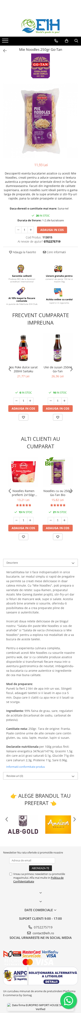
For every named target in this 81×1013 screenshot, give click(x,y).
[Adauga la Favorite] (23, 417)
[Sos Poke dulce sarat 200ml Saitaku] (23, 348)
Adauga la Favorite (24, 252)
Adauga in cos (52, 230)
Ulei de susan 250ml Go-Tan (58, 369)
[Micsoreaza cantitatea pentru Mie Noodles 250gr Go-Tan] (18, 230)
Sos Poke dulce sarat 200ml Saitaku (23, 369)
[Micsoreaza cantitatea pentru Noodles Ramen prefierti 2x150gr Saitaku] (17, 520)
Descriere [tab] (12, 562)
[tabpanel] (40, 120)
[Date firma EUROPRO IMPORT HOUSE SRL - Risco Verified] (40, 1007)
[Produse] (5, 42)
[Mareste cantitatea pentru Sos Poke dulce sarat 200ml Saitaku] (30, 400)
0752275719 (43, 927)
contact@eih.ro (43, 933)
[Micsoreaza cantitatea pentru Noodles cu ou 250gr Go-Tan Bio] (51, 520)
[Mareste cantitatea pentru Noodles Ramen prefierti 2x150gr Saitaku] (30, 520)
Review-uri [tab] (14, 776)
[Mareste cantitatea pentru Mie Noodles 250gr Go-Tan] (31, 230)
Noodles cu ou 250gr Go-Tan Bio (57, 493)
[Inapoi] (3, 51)
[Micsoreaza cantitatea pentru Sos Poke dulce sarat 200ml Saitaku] (17, 400)
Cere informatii (56, 252)
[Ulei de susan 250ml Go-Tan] (58, 348)
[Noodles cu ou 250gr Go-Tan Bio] (58, 472)
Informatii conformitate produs (25, 767)
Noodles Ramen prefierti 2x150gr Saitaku (23, 493)
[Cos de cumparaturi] (66, 41)
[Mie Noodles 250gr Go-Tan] (40, 120)
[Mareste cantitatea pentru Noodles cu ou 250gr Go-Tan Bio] (64, 520)
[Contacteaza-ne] (56, 41)
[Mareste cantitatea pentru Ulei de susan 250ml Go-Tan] (64, 400)
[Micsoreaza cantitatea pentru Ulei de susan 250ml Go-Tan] (51, 400)
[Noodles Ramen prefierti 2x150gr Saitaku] (23, 472)
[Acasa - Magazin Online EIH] (40, 26)
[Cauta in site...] (76, 41)
